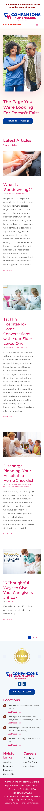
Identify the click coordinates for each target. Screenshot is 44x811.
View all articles (10, 145)
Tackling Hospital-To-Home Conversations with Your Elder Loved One (22, 292)
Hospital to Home (21, 347)
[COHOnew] (22, 14)
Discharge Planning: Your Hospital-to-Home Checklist (22, 439)
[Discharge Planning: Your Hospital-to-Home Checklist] (22, 444)
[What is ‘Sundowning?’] (22, 163)
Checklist (10, 484)
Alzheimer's (11, 193)
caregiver (10, 601)
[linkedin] (24, 684)
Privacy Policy (13, 799)
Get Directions (14, 712)
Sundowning (20, 193)
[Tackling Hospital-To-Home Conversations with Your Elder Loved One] (22, 297)
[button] (4, 656)
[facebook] (19, 684)
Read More (7, 270)
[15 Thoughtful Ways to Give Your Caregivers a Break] (22, 561)
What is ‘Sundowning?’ (22, 161)
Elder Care (10, 347)
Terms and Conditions (29, 803)
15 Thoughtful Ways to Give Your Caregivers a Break (22, 556)
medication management (19, 486)
